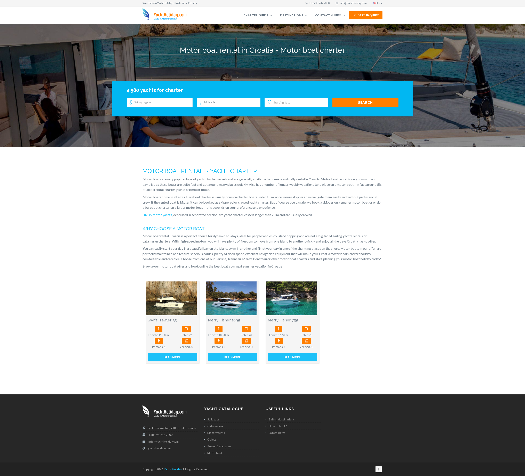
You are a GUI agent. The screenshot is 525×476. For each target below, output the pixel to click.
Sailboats (213, 419)
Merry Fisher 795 (283, 320)
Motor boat (214, 453)
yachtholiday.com (159, 448)
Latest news (277, 432)
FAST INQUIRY (368, 15)
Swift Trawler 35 (162, 320)
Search (365, 102)
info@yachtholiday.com (353, 3)
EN (378, 3)
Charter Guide (256, 15)
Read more (172, 357)
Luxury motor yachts (157, 215)
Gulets (211, 439)
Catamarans (215, 426)
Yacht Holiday (173, 469)
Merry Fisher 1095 (224, 320)
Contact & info (328, 15)
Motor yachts (216, 432)
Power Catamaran (219, 446)
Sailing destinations (282, 419)
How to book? (278, 426)
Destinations (292, 15)
